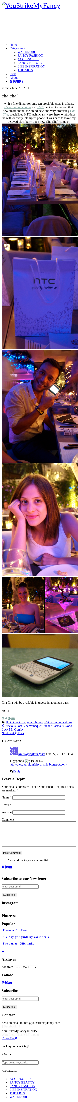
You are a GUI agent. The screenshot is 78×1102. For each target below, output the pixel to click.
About (14, 77)
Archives (7, 967)
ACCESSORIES (28, 59)
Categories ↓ (17, 48)
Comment (8, 819)
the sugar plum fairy (31, 754)
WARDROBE (27, 52)
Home (13, 44)
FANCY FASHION (30, 55)
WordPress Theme (13, 1034)
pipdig (35, 1034)
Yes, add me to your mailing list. (28, 860)
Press (13, 74)
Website (7, 812)
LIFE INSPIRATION (31, 66)
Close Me (8, 1038)
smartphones (35, 722)
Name (7, 797)
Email (6, 805)
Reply (16, 771)
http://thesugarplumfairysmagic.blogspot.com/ (38, 764)
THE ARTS (25, 70)
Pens (13, 733)
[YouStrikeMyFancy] (31, 5)
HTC (40, 107)
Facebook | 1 (11, 1026)
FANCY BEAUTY (30, 62)
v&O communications (58, 722)
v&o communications (17, 107)
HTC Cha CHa (15, 722)
